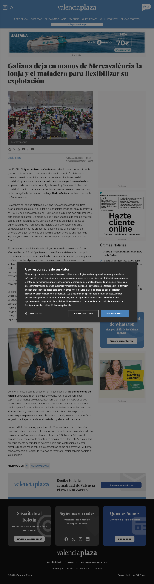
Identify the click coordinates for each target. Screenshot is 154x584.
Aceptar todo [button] (114, 313)
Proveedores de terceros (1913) (104, 286)
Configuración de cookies (37, 305)
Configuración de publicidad (51, 301)
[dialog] (77, 292)
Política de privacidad (61, 305)
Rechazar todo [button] (83, 313)
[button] (33, 313)
